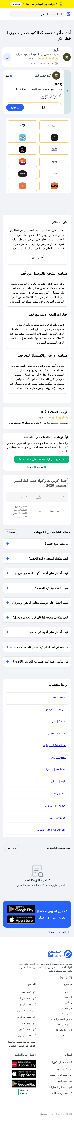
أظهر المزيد (37, 257)
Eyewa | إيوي (58, 757)
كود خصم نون (29, 992)
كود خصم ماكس (27, 1029)
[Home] (37, 954)
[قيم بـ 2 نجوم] (53, 58)
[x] (65, 977)
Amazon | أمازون (56, 817)
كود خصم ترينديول (26, 1035)
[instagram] (70, 977)
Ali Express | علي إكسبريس (50, 829)
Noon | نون (59, 697)
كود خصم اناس (64, 1080)
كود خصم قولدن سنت (61, 1074)
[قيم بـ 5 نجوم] (43, 58)
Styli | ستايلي (58, 781)
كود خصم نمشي (27, 1023)
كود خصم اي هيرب (26, 1016)
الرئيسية (64, 932)
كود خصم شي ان (27, 998)
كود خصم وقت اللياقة (61, 1093)
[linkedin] (61, 977)
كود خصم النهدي (27, 1004)
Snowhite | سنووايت (54, 745)
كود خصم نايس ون (26, 1010)
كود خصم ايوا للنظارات (60, 1087)
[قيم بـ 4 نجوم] (46, 58)
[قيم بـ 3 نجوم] (50, 58)
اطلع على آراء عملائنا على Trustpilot (40, 459)
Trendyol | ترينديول (55, 709)
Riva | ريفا (60, 793)
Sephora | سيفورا (56, 769)
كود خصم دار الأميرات (61, 1062)
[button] (24, 1093)
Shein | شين (59, 721)
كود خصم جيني (64, 1068)
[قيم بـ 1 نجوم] (57, 58)
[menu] (5, 14)
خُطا (56, 50)
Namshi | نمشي (57, 733)
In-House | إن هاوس (54, 805)
